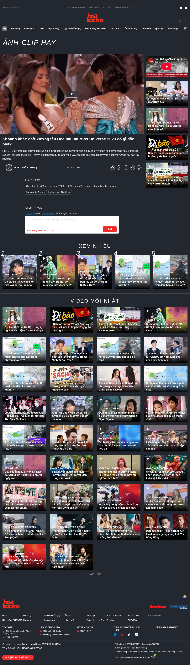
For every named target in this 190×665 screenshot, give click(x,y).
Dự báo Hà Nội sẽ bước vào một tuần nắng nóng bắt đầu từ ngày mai (24, 563)
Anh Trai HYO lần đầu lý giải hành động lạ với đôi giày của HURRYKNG (163, 652)
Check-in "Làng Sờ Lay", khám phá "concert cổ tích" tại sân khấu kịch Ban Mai (164, 475)
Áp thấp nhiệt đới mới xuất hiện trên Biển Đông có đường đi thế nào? (24, 445)
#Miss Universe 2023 (52, 186)
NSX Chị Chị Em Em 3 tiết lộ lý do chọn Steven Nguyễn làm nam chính (70, 563)
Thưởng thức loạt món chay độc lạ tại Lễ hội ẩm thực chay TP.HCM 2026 (166, 180)
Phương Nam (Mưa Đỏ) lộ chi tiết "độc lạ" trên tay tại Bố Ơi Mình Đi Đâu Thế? (93, 280)
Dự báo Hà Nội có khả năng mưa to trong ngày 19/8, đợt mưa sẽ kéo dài (118, 445)
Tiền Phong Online (76, 8)
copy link (126, 167)
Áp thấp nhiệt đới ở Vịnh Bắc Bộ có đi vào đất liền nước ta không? (24, 386)
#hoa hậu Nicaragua (105, 186)
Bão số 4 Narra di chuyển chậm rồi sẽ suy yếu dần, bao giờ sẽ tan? (170, 281)
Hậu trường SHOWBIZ (95, 28)
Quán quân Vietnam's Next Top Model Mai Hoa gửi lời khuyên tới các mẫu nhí (23, 593)
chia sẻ (112, 167)
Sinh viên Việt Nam (124, 8)
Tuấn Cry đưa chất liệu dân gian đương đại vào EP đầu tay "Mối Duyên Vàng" (165, 563)
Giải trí (41, 28)
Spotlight (159, 28)
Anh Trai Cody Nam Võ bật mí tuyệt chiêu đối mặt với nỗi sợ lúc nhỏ (19, 281)
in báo (132, 167)
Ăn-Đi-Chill (115, 28)
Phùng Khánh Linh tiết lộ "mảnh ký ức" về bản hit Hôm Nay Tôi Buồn (71, 534)
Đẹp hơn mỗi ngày (72, 28)
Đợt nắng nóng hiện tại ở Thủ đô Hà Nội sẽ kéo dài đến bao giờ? (118, 506)
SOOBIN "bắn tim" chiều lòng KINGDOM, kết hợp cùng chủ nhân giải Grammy (163, 356)
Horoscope (173, 28)
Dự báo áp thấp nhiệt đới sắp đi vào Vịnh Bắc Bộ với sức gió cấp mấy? (165, 386)
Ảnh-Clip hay (131, 28)
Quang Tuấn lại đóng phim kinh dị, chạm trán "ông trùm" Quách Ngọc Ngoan (118, 416)
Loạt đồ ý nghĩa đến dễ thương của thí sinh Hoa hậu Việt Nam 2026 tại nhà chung (23, 504)
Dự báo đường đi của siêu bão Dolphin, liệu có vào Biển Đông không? (117, 652)
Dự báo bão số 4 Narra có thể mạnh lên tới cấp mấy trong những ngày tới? (132, 280)
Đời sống (15, 28)
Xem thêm (185, 28)
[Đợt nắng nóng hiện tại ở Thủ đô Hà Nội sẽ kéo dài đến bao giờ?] (118, 497)
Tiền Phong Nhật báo (100, 8)
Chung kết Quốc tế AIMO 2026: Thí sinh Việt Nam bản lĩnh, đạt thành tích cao (164, 593)
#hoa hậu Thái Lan (60, 192)
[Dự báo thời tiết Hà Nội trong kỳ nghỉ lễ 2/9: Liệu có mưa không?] (167, 120)
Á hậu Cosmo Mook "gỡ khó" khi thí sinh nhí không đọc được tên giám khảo (165, 504)
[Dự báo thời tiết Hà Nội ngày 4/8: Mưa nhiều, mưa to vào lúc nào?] (71, 616)
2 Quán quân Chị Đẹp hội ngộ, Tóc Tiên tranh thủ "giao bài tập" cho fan (165, 445)
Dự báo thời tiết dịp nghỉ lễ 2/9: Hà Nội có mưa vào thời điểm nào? (57, 281)
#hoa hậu (31, 186)
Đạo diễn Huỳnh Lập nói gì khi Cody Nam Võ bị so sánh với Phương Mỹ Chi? (70, 445)
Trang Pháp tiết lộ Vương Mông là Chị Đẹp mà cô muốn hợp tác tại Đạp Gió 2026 (117, 475)
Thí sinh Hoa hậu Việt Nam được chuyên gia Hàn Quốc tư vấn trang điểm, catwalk (118, 386)
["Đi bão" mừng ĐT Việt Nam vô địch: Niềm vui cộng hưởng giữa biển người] (167, 147)
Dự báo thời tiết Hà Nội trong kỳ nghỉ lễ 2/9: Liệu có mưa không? (164, 126)
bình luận (139, 167)
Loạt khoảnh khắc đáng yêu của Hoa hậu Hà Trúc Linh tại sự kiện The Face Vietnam (24, 416)
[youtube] (186, 8)
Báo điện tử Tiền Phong (95, 17)
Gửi (110, 229)
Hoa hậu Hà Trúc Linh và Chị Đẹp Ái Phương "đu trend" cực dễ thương (70, 652)
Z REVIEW (146, 28)
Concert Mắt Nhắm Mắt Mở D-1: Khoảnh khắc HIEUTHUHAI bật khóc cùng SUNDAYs (164, 622)
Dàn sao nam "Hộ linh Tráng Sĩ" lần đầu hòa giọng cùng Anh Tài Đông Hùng (165, 534)
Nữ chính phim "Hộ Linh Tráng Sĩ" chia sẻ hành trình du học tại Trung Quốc (24, 534)
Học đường (53, 28)
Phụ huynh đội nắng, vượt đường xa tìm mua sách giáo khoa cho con (69, 386)
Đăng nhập (30, 213)
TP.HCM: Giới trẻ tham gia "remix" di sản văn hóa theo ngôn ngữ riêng (115, 563)
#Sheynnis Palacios (79, 186)
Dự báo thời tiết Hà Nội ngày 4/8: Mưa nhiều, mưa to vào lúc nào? (71, 624)
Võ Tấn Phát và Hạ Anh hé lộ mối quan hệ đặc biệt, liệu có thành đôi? (165, 416)
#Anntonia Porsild (35, 192)
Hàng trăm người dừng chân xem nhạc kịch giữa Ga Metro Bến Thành (116, 622)
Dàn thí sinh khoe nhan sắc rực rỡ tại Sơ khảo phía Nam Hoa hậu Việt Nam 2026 (23, 652)
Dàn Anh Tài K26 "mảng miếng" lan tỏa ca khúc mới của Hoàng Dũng (71, 593)
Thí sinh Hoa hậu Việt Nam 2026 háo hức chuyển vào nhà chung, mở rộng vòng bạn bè (71, 504)
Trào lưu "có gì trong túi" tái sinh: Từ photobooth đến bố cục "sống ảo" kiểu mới (118, 534)
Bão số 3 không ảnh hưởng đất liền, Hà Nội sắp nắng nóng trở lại (117, 593)
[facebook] (181, 8)
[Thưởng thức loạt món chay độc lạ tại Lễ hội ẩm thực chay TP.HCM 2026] (167, 175)
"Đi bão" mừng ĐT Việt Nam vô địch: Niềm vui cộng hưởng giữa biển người (165, 153)
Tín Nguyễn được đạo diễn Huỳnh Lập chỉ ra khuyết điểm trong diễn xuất (69, 475)
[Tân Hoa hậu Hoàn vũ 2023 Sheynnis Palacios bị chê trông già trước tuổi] (167, 93)
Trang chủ (4, 28)
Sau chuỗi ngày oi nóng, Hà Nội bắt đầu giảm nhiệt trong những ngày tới (24, 475)
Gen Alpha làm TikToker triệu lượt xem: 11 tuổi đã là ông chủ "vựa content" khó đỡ (23, 622)
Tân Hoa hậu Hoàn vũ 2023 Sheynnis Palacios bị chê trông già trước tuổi (166, 98)
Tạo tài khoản (48, 213)
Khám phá (29, 28)
